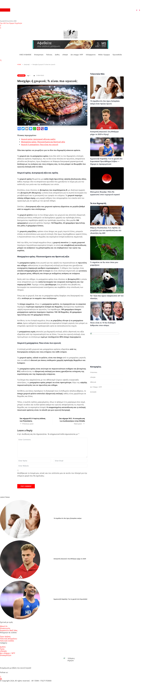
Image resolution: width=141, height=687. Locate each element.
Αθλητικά (93, 382)
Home (19, 64)
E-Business (93, 372)
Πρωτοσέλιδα (117, 55)
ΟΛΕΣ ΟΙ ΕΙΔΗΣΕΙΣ (25, 55)
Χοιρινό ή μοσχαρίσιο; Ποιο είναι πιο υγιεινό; (39, 144)
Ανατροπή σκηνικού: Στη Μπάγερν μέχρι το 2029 (70, 559)
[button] (136, 10)
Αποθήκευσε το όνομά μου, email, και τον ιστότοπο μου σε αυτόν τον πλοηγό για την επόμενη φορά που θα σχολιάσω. (52, 474)
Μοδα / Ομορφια (104, 55)
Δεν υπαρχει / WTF (77, 55)
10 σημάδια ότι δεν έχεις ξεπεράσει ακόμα (67, 518)
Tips (1, 23)
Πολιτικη (49, 55)
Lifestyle (65, 55)
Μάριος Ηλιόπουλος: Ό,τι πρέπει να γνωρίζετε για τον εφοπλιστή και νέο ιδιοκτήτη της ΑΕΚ (105, 230)
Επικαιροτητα (38, 55)
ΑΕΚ (4, 23)
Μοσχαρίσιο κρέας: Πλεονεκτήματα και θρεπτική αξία (43, 142)
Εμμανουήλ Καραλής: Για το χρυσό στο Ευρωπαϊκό (70, 599)
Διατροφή (21, 75)
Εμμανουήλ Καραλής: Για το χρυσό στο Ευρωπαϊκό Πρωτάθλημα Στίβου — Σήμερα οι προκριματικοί (106, 161)
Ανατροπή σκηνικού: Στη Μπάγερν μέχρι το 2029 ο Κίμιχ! (104, 132)
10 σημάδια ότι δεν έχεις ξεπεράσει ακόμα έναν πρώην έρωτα (105, 102)
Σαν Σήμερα (10, 23)
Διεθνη (57, 55)
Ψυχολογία (18, 23)
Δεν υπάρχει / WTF (96, 387)
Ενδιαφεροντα (90, 55)
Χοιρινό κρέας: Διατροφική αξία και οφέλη (38, 139)
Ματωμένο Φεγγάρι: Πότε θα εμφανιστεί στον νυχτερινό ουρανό (105, 193)
